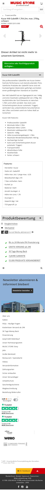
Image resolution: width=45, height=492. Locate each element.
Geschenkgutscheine (10, 384)
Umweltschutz (8, 381)
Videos (5, 362)
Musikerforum (10, 476)
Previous (5, 36)
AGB (29, 478)
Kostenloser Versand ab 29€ (13, 327)
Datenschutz (34, 476)
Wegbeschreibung (9, 388)
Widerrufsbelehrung (20, 478)
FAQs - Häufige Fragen (11, 323)
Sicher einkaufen (9, 373)
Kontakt (18, 476)
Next (40, 36)
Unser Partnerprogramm (12, 343)
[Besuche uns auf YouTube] (27, 487)
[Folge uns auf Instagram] (22, 487)
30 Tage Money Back (10, 331)
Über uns (6, 316)
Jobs (4, 350)
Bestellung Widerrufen (11, 392)
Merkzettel (9, 228)
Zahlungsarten (8, 369)
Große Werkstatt (8, 354)
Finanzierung (7, 335)
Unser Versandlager (10, 377)
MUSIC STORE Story (10, 346)
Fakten (5, 320)
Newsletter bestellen (21, 290)
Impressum (25, 476)
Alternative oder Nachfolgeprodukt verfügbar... (19, 64)
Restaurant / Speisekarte (12, 358)
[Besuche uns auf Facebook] (18, 487)
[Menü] (17, 397)
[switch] (16, 399)
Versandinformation (10, 365)
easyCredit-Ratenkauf (11, 339)
